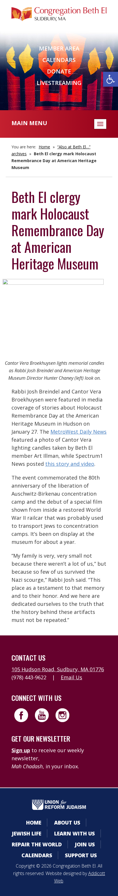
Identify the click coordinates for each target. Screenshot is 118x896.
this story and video (69, 463)
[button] (110, 79)
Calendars (59, 60)
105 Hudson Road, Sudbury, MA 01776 (57, 669)
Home (44, 147)
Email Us (71, 677)
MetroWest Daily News (78, 431)
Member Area (59, 48)
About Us (67, 822)
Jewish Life (26, 833)
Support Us (81, 855)
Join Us (85, 844)
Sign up (20, 750)
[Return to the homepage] (59, 14)
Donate (59, 71)
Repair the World (37, 844)
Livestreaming (59, 83)
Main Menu (29, 123)
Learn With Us (74, 833)
